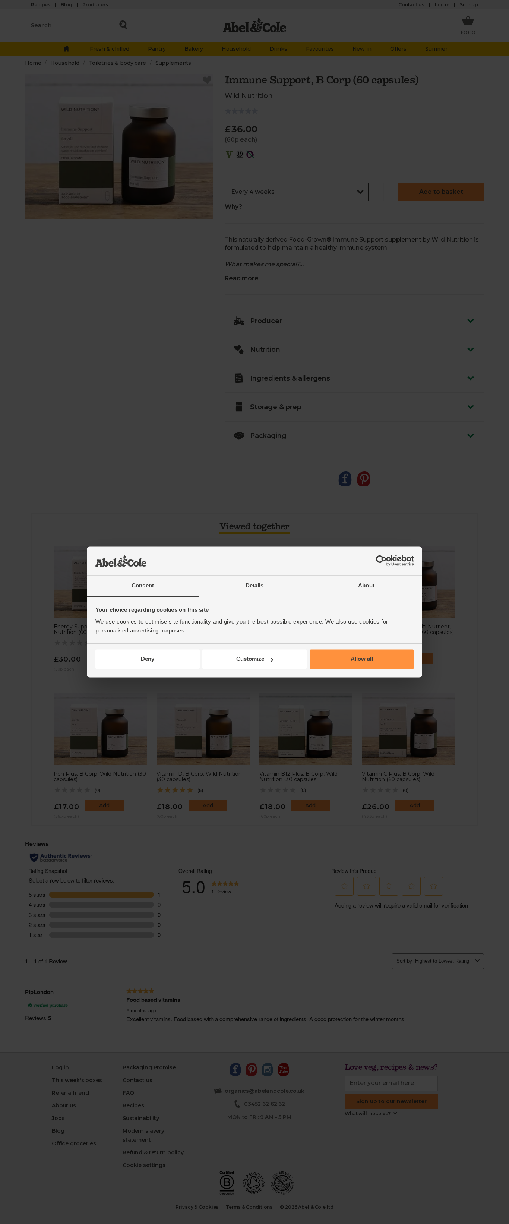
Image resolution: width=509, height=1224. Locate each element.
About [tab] (366, 585)
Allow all (362, 659)
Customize (250, 659)
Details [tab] (255, 585)
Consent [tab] (143, 585)
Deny (147, 659)
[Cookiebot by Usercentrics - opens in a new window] (381, 561)
